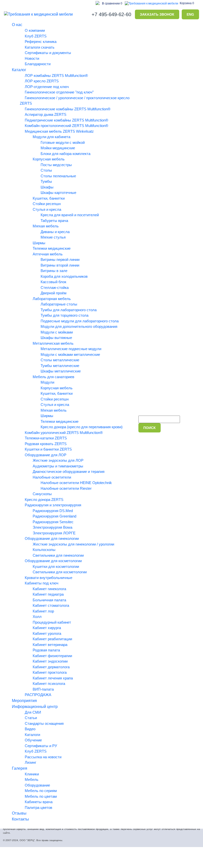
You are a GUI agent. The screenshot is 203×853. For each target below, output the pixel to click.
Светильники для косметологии (60, 572)
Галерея (19, 768)
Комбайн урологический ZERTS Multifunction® (64, 432)
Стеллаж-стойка (55, 287)
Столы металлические (60, 360)
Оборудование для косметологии (53, 561)
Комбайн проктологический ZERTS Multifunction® (66, 125)
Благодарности (38, 64)
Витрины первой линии (60, 259)
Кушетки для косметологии (56, 566)
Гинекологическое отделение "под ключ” (59, 92)
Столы (46, 170)
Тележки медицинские (52, 248)
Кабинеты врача (38, 802)
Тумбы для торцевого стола (64, 315)
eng (190, 14)
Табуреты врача (54, 220)
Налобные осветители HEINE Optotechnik (76, 483)
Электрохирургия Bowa (52, 527)
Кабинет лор (43, 611)
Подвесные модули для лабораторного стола (80, 321)
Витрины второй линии (60, 265)
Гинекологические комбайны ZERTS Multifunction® (67, 109)
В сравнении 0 (112, 3)
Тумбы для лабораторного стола (69, 310)
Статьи (31, 718)
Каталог (19, 70)
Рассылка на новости (43, 757)
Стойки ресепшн (47, 204)
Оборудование (37, 785)
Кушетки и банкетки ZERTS (48, 449)
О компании (35, 30)
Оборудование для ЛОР (45, 455)
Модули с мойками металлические (70, 354)
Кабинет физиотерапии (52, 656)
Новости (32, 58)
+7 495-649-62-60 (111, 14)
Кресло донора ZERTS (44, 499)
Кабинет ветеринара (50, 644)
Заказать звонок (157, 14)
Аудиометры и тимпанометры (58, 466)
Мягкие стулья (53, 237)
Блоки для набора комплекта (65, 154)
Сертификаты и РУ (41, 746)
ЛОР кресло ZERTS (42, 81)
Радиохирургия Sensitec (53, 522)
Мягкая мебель (46, 226)
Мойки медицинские (58, 148)
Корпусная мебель (49, 159)
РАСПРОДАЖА (38, 695)
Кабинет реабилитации (52, 639)
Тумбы (46, 181)
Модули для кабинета (51, 137)
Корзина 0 (187, 3)
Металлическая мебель (53, 343)
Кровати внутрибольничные (48, 578)
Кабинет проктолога (50, 672)
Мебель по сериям (41, 791)
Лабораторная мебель (52, 299)
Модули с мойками (57, 332)
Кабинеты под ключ (41, 583)
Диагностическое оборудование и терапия (68, 471)
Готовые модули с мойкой (63, 142)
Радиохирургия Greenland (54, 516)
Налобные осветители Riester (66, 488)
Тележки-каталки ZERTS (46, 438)
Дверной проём (53, 293)
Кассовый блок (53, 282)
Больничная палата (49, 600)
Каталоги (32, 734)
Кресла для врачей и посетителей (70, 215)
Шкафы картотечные (58, 192)
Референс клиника (40, 41)
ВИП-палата (43, 689)
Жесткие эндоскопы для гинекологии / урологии (73, 544)
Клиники (32, 774)
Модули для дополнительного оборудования (79, 326)
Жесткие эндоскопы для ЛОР (58, 460)
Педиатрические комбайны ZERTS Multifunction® (66, 120)
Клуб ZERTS (36, 36)
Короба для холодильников (64, 276)
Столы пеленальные (58, 176)
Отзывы (19, 813)
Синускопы (42, 494)
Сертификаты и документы (48, 53)
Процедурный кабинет (52, 622)
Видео (30, 729)
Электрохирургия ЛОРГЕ (54, 533)
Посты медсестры (56, 165)
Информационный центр (35, 706)
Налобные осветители (52, 477)
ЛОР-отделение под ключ (47, 87)
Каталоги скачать (39, 47)
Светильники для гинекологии (58, 555)
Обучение (33, 740)
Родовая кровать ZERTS (46, 444)
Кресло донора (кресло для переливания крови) (82, 427)
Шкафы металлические (61, 371)
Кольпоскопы (44, 550)
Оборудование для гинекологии (52, 538)
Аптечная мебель (48, 254)
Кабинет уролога (47, 633)
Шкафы (47, 187)
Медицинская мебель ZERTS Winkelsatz (59, 131)
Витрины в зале (54, 271)
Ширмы (39, 243)
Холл (37, 616)
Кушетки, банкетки (49, 198)
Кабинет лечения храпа (53, 678)
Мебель (31, 779)
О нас (17, 25)
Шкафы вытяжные (56, 337)
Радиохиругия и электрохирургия (53, 505)
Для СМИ (33, 712)
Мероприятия (24, 701)
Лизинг (30, 762)
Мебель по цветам (41, 796)
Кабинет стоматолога (51, 605)
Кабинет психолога (49, 683)
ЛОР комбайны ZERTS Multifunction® (56, 75)
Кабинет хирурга (47, 628)
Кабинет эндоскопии (50, 661)
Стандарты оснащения (44, 723)
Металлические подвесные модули (71, 349)
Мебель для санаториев (53, 377)
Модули (47, 382)
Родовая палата (46, 650)
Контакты (20, 819)
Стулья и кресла (47, 209)
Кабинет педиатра (48, 594)
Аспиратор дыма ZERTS (45, 114)
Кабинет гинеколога (49, 589)
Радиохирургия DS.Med (53, 511)
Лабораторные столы (59, 304)
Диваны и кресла (55, 232)
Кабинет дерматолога (51, 667)
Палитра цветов (38, 807)
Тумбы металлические (60, 366)
